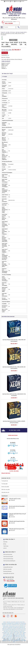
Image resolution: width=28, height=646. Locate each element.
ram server (18, 630)
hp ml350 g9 (12, 630)
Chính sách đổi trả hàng (8, 558)
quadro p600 (21, 633)
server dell (13, 622)
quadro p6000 (13, 632)
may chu (17, 626)
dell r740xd (24, 637)
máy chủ (8, 622)
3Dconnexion (12, 626)
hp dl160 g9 (9, 627)
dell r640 (15, 637)
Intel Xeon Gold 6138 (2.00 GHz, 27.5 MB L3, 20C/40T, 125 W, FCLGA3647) (14, 422)
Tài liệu (5, 76)
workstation (4, 623)
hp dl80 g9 (19, 628)
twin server (6, 631)
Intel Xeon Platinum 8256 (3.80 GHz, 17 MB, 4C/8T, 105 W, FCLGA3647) (14, 340)
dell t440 (18, 639)
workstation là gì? (5, 632)
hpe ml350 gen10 (8, 637)
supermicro (16, 631)
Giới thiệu (7, 1)
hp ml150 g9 (6, 630)
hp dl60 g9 (14, 628)
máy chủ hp (21, 631)
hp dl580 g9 (8, 628)
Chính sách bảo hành (7, 554)
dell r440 (10, 639)
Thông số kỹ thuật (8, 73)
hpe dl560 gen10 (9, 636)
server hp (17, 622)
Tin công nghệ (4, 483)
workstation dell (10, 623)
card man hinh (23, 624)
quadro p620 (5, 640)
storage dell (23, 623)
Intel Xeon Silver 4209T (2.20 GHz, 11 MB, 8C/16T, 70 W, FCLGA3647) (14, 394)
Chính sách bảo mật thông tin (9, 560)
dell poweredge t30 (16, 640)
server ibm (22, 622)
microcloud (11, 631)
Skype (11, 445)
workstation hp (17, 623)
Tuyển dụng (5, 546)
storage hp (4, 624)
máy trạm (11, 635)
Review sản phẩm (5, 486)
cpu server (9, 624)
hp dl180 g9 (15, 627)
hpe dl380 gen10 (16, 635)
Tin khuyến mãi (5, 480)
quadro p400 (5, 635)
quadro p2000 (9, 633)
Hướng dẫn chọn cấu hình (8, 573)
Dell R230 (21, 626)
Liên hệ (22, 1)
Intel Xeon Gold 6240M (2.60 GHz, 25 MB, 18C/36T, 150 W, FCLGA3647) (14, 367)
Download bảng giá (7, 571)
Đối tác (4, 544)
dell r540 (14, 639)
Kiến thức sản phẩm (6, 489)
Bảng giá (17, 1)
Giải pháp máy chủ (5, 492)
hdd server (23, 630)
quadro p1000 (16, 633)
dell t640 (22, 639)
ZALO (16, 445)
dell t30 (9, 640)
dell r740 (19, 637)
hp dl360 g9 (20, 627)
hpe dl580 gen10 (17, 636)
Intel (8, 55)
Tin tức (12, 1)
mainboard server (15, 624)
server (4, 622)
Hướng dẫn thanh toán (8, 567)
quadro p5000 (19, 632)
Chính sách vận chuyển (8, 556)
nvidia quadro (5, 626)
